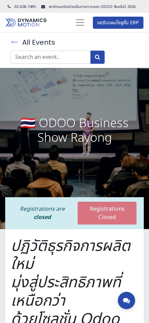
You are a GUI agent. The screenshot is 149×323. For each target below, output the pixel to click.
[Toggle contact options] (126, 300)
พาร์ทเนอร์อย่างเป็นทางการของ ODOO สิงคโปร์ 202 (90, 7)
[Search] (97, 57)
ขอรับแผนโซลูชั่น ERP (118, 22)
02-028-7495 (25, 7)
